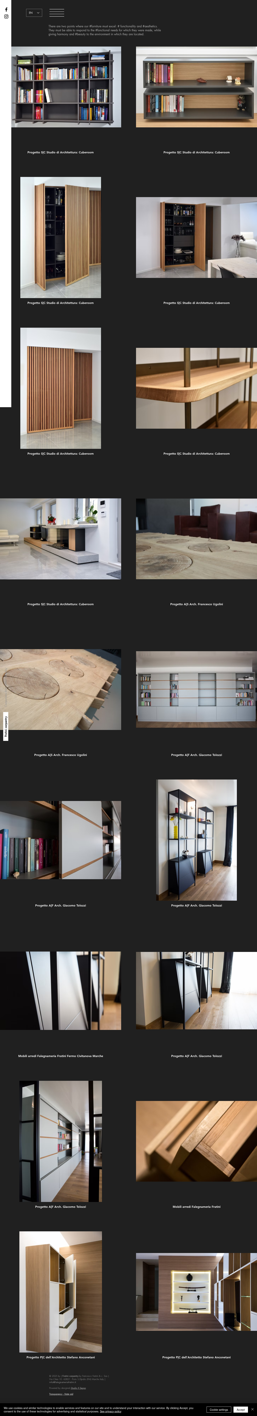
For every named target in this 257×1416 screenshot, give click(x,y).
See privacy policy (110, 1411)
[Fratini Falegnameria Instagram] (6, 16)
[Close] (252, 1409)
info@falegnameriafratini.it (62, 1382)
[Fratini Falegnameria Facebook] (6, 9)
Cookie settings (219, 1409)
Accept (241, 1409)
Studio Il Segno (78, 1388)
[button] (56, 13)
